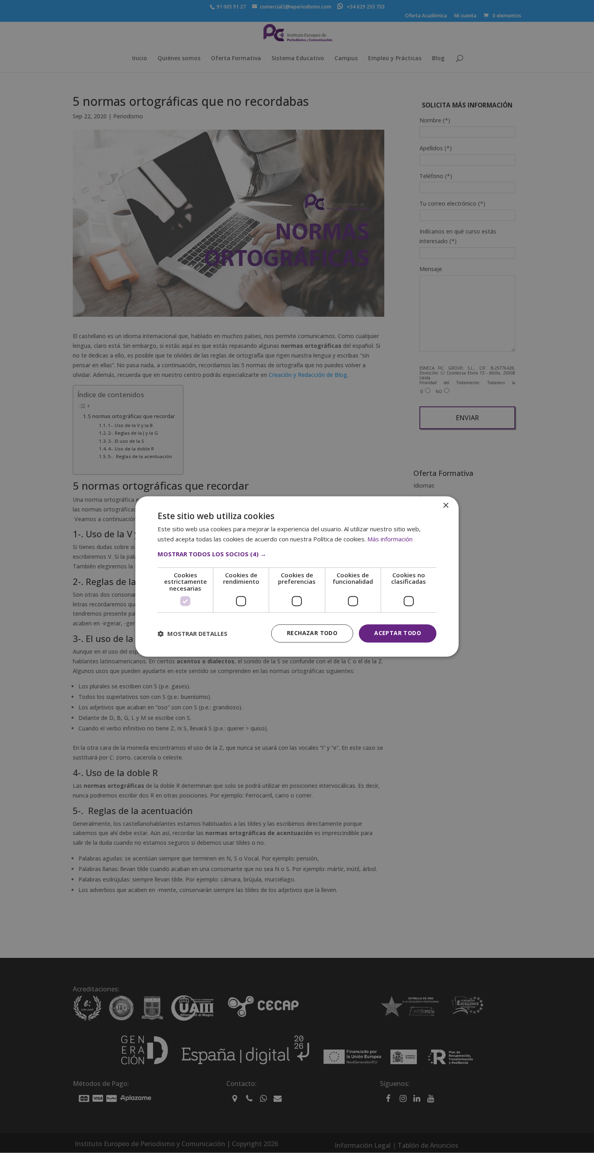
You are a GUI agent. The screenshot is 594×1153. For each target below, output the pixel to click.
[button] (297, 554)
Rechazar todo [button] (312, 633)
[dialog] (297, 576)
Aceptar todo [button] (397, 633)
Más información (390, 539)
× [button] (445, 506)
